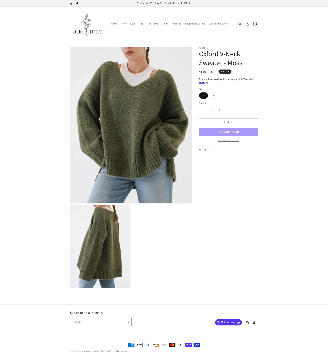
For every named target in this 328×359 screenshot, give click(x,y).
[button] (240, 24)
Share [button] (205, 149)
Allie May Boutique (85, 351)
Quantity (203, 103)
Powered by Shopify (103, 351)
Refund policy (121, 351)
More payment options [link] (228, 140)
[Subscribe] (127, 322)
